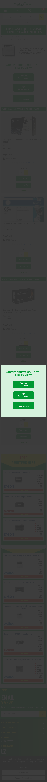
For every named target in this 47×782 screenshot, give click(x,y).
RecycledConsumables (23, 384)
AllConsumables (23, 405)
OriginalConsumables (23, 395)
